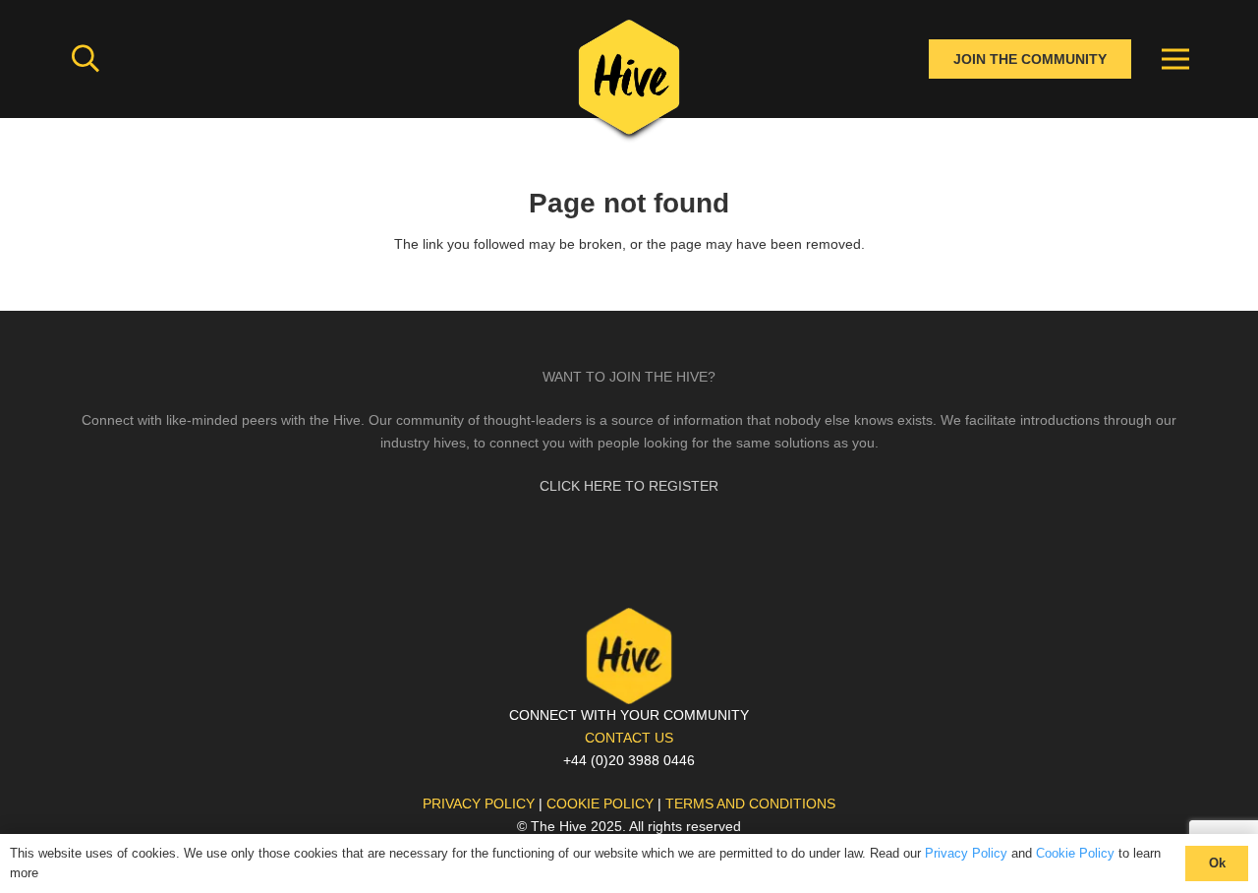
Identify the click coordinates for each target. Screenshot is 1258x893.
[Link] (629, 84)
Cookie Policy (1075, 853)
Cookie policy (600, 803)
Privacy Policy (966, 853)
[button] (85, 58)
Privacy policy (479, 803)
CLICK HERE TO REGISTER (629, 486)
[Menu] (1175, 59)
